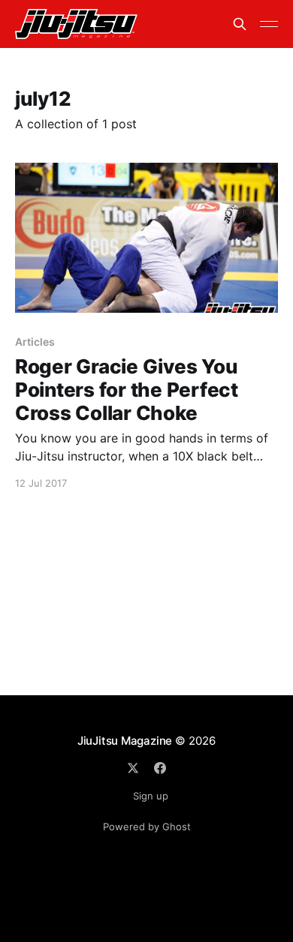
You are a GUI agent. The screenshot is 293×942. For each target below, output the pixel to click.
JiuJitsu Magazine (124, 741)
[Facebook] (160, 768)
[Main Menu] (269, 24)
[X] (133, 768)
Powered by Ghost (147, 826)
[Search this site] (240, 24)
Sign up (150, 796)
